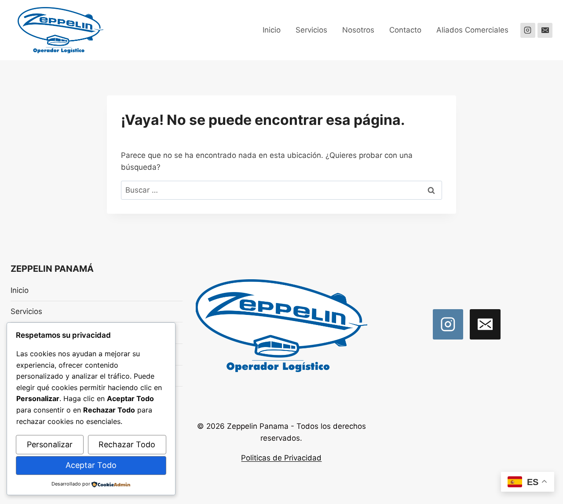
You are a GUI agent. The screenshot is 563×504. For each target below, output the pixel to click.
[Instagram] (527, 30)
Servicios (311, 30)
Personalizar (50, 444)
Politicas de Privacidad (281, 457)
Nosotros (358, 30)
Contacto (405, 30)
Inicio (272, 30)
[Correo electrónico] (544, 30)
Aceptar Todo (91, 465)
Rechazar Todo (127, 444)
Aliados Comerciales (472, 30)
